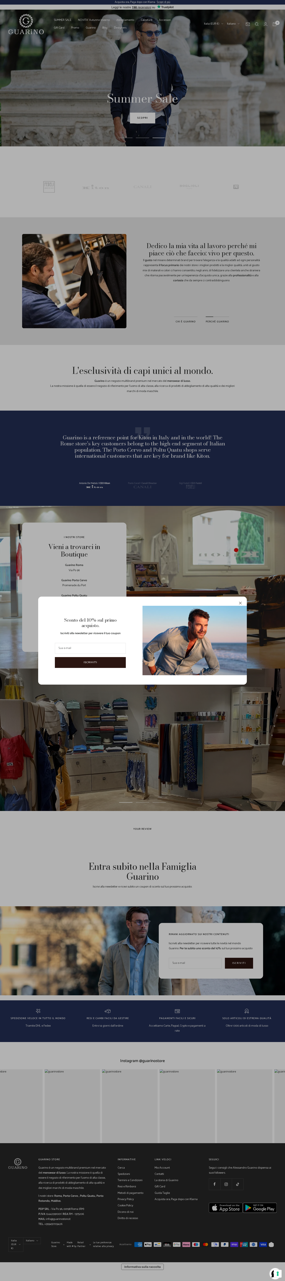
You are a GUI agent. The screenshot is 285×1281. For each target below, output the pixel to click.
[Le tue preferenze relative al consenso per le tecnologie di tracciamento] (278, 1274)
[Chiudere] (240, 603)
